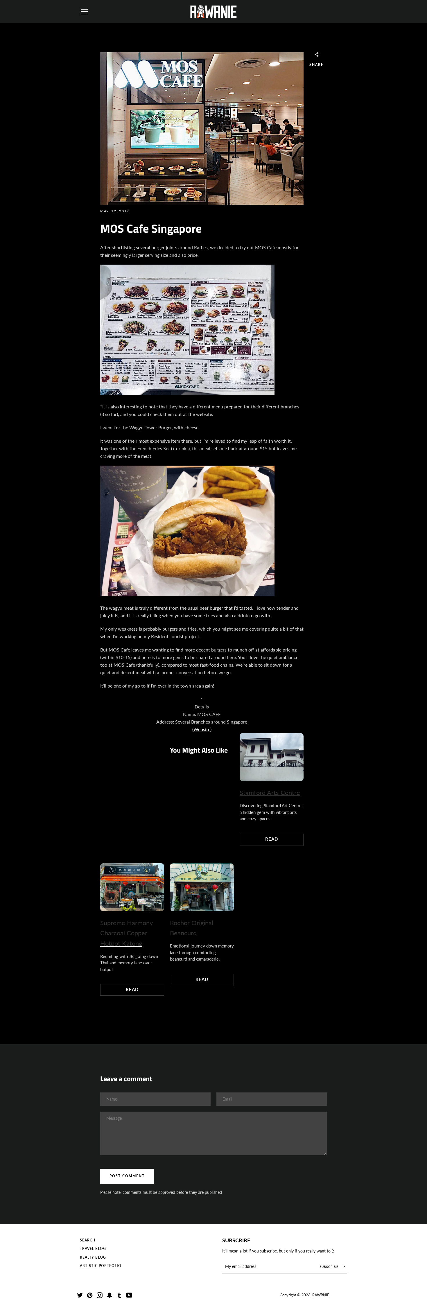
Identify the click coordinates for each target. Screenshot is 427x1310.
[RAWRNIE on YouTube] (129, 1294)
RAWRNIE (320, 1295)
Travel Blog (93, 1248)
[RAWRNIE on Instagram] (100, 1294)
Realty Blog (93, 1257)
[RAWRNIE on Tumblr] (119, 1294)
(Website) (201, 729)
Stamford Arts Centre (270, 792)
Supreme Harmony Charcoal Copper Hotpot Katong (126, 933)
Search (87, 1240)
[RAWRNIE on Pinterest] (90, 1294)
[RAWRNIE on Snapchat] (109, 1294)
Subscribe (236, 1240)
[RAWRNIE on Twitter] (80, 1294)
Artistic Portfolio (100, 1266)
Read (271, 838)
